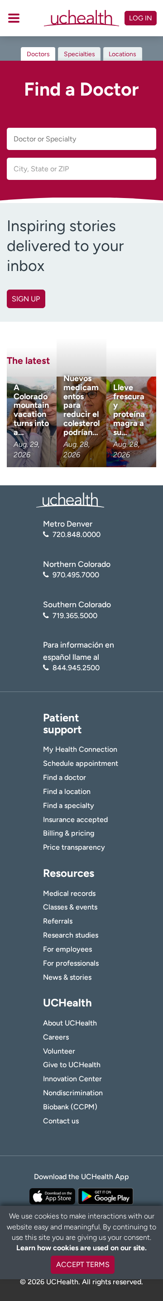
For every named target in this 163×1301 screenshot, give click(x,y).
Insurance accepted (75, 819)
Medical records (69, 893)
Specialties (79, 54)
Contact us (61, 1121)
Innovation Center (72, 1078)
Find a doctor (64, 777)
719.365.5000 (75, 615)
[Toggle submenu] (14, 18)
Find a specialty (68, 805)
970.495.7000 (76, 575)
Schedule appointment (80, 763)
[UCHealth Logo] (70, 499)
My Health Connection (80, 749)
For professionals (71, 963)
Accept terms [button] (83, 1264)
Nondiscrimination (73, 1092)
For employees (67, 949)
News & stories (67, 977)
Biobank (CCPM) (70, 1107)
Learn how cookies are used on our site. (81, 1247)
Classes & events (70, 907)
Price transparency (74, 847)
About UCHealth (70, 1023)
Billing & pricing (68, 833)
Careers (56, 1037)
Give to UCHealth (72, 1064)
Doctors (38, 54)
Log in (140, 18)
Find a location (67, 791)
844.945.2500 (76, 667)
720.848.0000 (77, 534)
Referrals (57, 921)
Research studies (70, 935)
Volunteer (59, 1051)
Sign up (26, 299)
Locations (122, 54)
